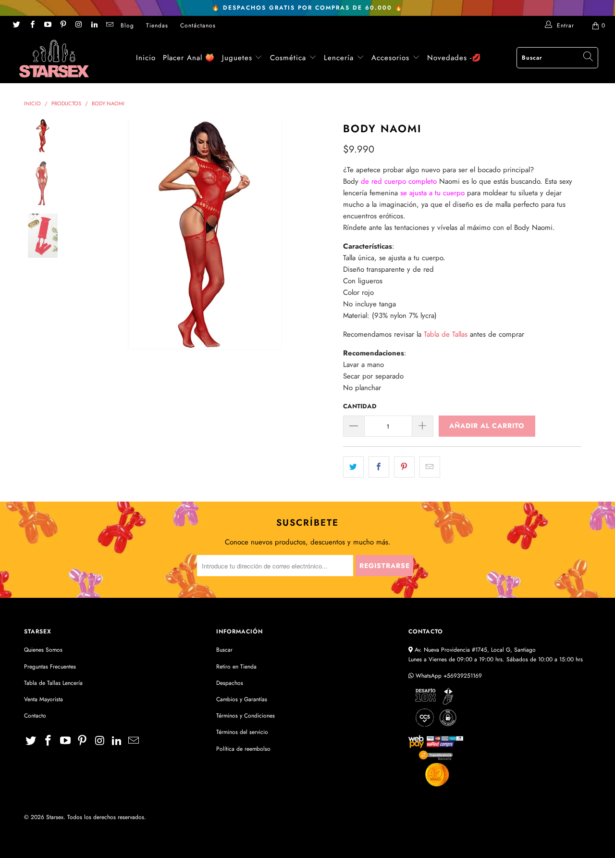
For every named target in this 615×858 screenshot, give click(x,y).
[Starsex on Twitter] (16, 25)
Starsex (54, 817)
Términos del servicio (242, 732)
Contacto (35, 715)
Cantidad (360, 406)
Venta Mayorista (43, 699)
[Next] (320, 234)
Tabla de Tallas (445, 334)
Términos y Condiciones (245, 715)
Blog (127, 25)
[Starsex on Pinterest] (63, 25)
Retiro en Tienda (236, 666)
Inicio (146, 57)
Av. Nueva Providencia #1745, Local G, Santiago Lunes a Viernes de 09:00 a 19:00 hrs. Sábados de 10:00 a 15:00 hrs (495, 654)
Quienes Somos (43, 649)
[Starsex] (54, 58)
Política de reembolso (243, 748)
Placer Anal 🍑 (189, 57)
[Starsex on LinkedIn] (93, 25)
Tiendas (157, 25)
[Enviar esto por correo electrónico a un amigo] (429, 467)
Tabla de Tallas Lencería (53, 683)
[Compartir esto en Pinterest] (404, 467)
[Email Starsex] (109, 25)
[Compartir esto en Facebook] (379, 467)
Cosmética (288, 57)
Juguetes (237, 57)
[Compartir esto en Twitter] (353, 467)
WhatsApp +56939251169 (448, 675)
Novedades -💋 (454, 57)
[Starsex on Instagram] (78, 25)
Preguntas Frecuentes (50, 666)
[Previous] (90, 234)
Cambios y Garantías (241, 699)
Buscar (224, 649)
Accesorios (391, 57)
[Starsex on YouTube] (47, 25)
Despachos (229, 683)
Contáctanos (198, 25)
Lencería (339, 57)
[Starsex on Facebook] (31, 25)
